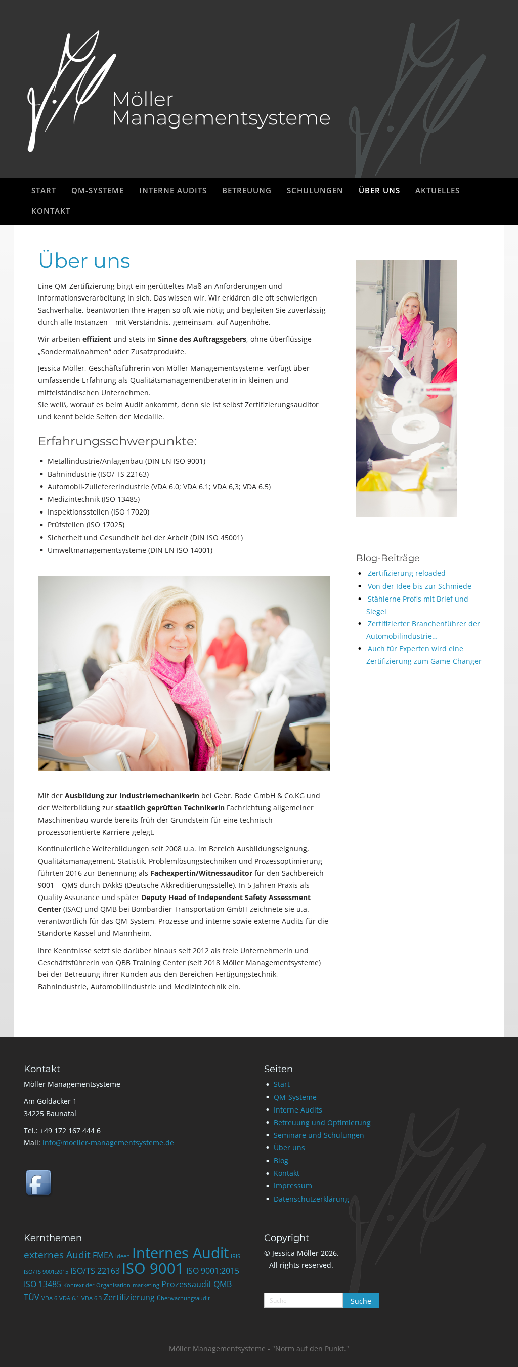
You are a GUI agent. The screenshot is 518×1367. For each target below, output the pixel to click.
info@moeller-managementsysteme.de (108, 1142)
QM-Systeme (295, 1097)
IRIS (235, 1256)
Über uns (289, 1147)
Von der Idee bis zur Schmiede (419, 586)
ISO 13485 (42, 1284)
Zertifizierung (129, 1297)
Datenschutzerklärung (311, 1199)
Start (282, 1084)
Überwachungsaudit (183, 1298)
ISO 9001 (153, 1268)
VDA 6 (49, 1298)
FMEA (103, 1255)
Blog (281, 1160)
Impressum (293, 1185)
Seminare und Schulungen (319, 1135)
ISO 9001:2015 (212, 1270)
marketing (146, 1285)
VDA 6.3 (91, 1298)
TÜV (31, 1297)
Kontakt (286, 1173)
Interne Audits (298, 1110)
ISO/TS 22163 (95, 1270)
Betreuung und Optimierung (322, 1122)
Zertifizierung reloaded (407, 573)
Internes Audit (180, 1253)
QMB (222, 1284)
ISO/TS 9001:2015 (46, 1271)
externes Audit (57, 1254)
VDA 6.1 (69, 1298)
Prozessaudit (186, 1284)
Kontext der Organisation (97, 1285)
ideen (122, 1256)
